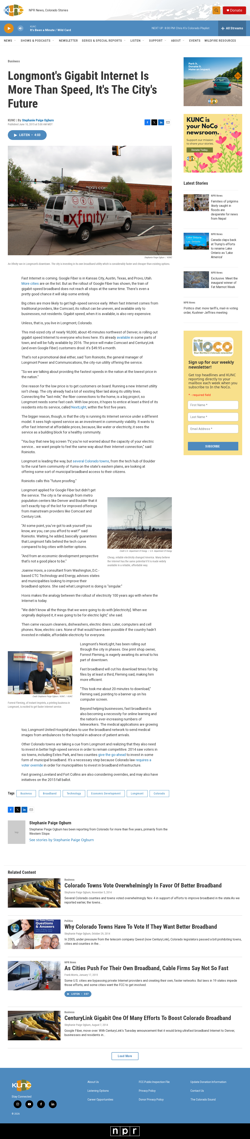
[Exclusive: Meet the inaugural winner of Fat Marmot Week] (196, 279)
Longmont (137, 793)
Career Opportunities (100, 1099)
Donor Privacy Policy (151, 1099)
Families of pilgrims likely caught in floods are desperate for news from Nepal (224, 210)
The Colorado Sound (203, 1099)
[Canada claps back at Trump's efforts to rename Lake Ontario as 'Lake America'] (196, 241)
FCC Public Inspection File (154, 1082)
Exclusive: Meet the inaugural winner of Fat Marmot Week (224, 283)
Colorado (159, 793)
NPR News (216, 195)
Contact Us (197, 1090)
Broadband (50, 793)
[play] (9, 28)
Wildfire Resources (220, 40)
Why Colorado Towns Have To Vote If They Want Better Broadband (140, 926)
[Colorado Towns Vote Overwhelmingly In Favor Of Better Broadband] (34, 893)
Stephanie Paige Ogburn (38, 120)
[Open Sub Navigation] (15, 40)
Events (195, 40)
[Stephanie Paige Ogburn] (16, 832)
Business (14, 61)
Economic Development (106, 793)
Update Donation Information (208, 1082)
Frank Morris (71, 974)
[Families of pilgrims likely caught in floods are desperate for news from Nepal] (196, 202)
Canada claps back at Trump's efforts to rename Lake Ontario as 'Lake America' (223, 248)
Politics (68, 920)
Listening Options (98, 1090)
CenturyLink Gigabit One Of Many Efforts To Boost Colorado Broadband (147, 1018)
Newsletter (68, 40)
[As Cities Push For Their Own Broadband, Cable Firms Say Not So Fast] (34, 975)
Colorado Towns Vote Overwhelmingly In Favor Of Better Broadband (143, 885)
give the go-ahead (112, 755)
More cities (30, 283)
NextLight (78, 407)
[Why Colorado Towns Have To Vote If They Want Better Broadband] (34, 934)
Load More (125, 1056)
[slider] (26, 28)
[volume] (20, 28)
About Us (93, 1082)
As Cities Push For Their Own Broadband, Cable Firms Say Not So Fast (146, 968)
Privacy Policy (147, 1090)
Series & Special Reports (102, 40)
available (123, 337)
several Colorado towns (91, 461)
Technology (74, 793)
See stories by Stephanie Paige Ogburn (61, 839)
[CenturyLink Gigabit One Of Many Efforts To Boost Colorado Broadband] (34, 1025)
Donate (236, 10)
